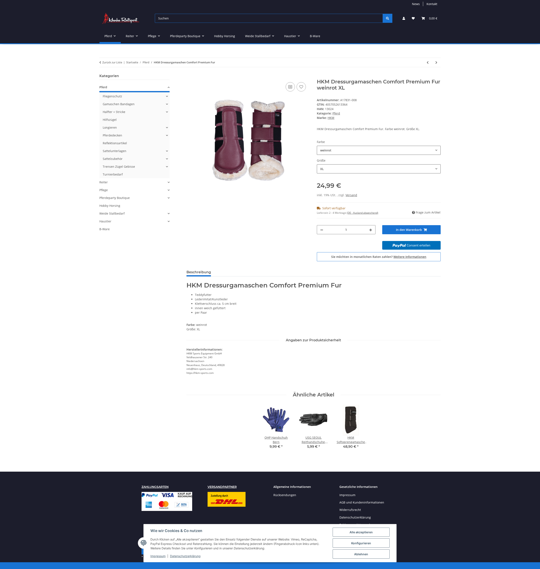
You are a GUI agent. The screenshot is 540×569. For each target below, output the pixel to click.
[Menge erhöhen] (370, 229)
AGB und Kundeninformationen (361, 502)
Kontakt (432, 4)
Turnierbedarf (113, 174)
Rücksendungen (284, 495)
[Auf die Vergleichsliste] (290, 86)
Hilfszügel (110, 120)
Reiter (103, 182)
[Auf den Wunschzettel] (301, 86)
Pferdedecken (112, 135)
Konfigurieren (361, 543)
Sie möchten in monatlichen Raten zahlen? (378, 257)
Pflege (103, 190)
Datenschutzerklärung (185, 556)
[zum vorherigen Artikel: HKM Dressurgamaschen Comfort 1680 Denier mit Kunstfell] (427, 62)
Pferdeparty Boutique (114, 198)
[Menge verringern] (321, 229)
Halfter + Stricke (114, 112)
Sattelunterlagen (114, 151)
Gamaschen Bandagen (119, 104)
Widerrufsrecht (350, 510)
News (416, 4)
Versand (351, 195)
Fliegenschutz (112, 96)
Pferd (336, 113)
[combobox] (379, 150)
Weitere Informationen (409, 257)
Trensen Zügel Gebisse (119, 167)
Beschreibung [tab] (198, 272)
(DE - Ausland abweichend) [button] (362, 213)
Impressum (158, 556)
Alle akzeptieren (361, 532)
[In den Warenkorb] (189, 76)
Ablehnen (361, 554)
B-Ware (104, 229)
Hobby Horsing (109, 206)
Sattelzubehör (113, 159)
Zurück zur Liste (112, 62)
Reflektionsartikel (115, 143)
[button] (403, 18)
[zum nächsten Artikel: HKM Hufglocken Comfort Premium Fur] (436, 62)
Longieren (110, 127)
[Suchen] (387, 18)
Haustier (105, 221)
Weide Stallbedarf (112, 213)
